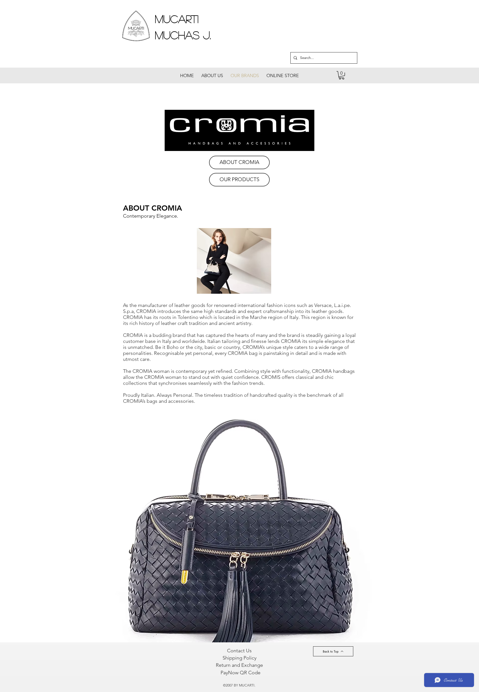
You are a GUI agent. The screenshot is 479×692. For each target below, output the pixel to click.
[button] (342, 75)
